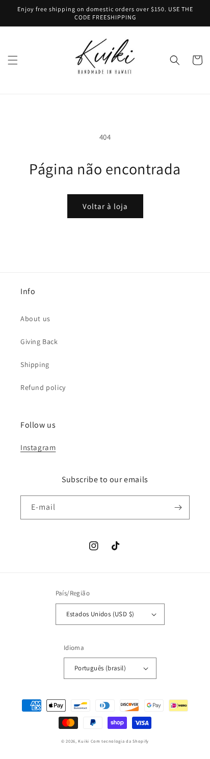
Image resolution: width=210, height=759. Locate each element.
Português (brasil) (100, 668)
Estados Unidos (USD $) (100, 614)
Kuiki (83, 741)
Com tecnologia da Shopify (120, 741)
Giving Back (39, 341)
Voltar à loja (105, 206)
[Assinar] (178, 507)
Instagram (38, 447)
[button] (13, 60)
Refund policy (43, 387)
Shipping (34, 364)
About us (35, 318)
